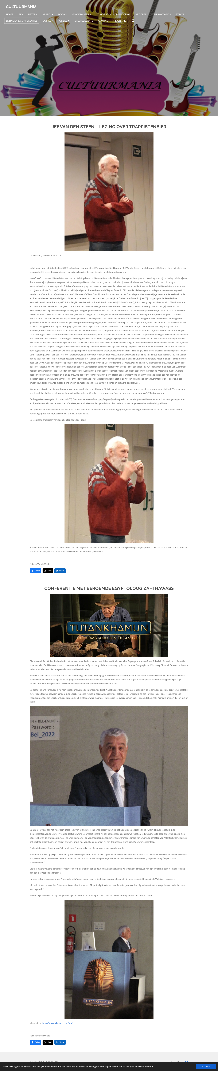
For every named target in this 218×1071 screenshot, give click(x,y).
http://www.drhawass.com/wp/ (57, 1023)
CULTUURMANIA (21, 6)
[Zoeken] (133, 21)
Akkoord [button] (206, 1066)
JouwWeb (184, 1062)
